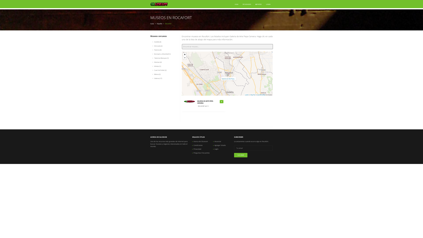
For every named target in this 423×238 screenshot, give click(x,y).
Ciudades (247, 4)
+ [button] (185, 54)
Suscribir (240, 155)
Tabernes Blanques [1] (161, 58)
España (159, 24)
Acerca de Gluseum (201, 141)
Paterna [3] (157, 50)
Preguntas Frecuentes (202, 153)
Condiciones (198, 145)
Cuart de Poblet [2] (160, 70)
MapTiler (253, 95)
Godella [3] (157, 42)
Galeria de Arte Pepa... (228, 79)
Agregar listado (220, 145)
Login (268, 4)
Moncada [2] (158, 46)
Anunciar (217, 141)
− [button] (185, 57)
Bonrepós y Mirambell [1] (162, 54)
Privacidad (197, 149)
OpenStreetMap (261, 95)
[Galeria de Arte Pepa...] (228, 74)
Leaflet (247, 95)
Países (259, 4)
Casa (236, 4)
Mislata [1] (157, 66)
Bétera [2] (157, 74)
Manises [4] (158, 62)
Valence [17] (158, 78)
